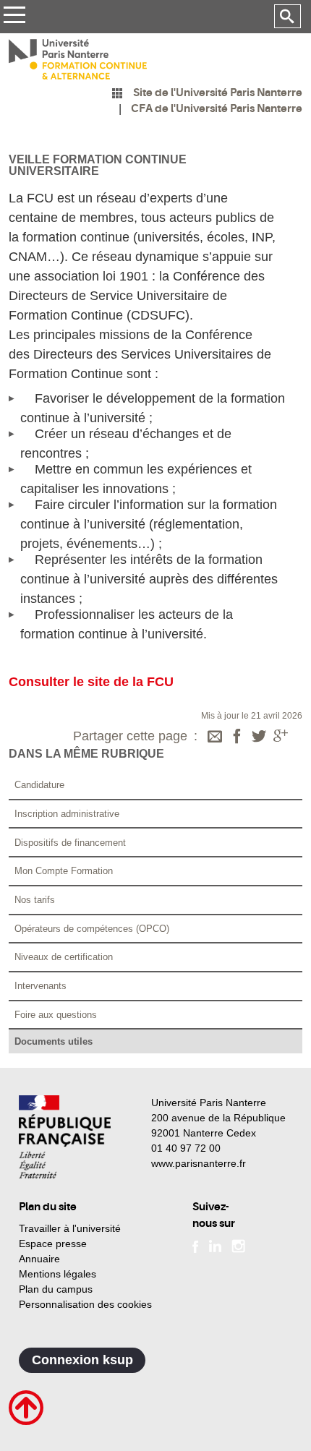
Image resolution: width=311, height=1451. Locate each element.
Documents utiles (53, 1041)
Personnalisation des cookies (85, 1304)
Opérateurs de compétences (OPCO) (91, 928)
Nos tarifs (34, 899)
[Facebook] (237, 737)
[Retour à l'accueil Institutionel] (65, 1136)
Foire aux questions (55, 1014)
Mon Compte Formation (63, 870)
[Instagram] (238, 1245)
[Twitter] (259, 737)
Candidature (39, 784)
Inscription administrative (66, 813)
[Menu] (14, 17)
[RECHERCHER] (287, 16)
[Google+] (280, 737)
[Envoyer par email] (215, 737)
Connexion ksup (82, 1360)
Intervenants (40, 985)
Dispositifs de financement (70, 842)
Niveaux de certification (63, 956)
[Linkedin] (215, 1245)
